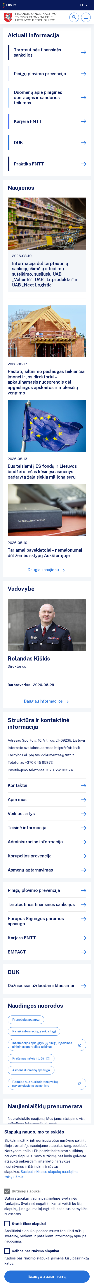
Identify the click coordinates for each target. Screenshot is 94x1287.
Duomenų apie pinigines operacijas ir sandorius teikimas (38, 97)
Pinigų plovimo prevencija (40, 73)
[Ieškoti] (74, 17)
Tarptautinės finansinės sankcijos (37, 52)
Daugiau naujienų (43, 569)
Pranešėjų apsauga (26, 1019)
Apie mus (17, 799)
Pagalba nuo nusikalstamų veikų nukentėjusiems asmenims (35, 1083)
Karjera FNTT (28, 121)
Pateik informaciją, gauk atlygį (34, 1031)
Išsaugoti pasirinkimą (47, 1276)
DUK (18, 142)
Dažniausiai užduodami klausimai (41, 985)
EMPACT (17, 952)
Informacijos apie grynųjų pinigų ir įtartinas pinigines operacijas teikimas (42, 1044)
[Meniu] (86, 17)
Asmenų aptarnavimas (30, 870)
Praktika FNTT (29, 164)
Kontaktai (17, 785)
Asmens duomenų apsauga (31, 1070)
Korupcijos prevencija (30, 856)
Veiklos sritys (21, 813)
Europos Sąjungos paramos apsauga (36, 921)
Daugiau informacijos (43, 701)
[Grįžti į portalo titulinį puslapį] (9, 5)
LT (82, 5)
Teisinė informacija (27, 827)
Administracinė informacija (35, 841)
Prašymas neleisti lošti (28, 1058)
